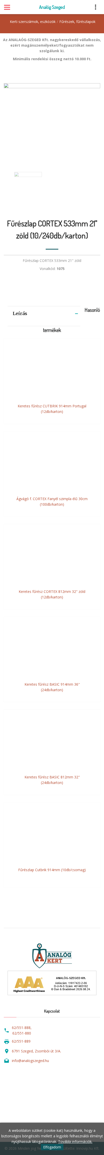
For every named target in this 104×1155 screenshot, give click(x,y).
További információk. (75, 1141)
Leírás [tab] (20, 313)
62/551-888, (22, 1027)
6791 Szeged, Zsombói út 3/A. (36, 1051)
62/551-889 (21, 1041)
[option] (52, 122)
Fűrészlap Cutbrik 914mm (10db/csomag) (52, 869)
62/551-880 (21, 1033)
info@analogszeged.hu (30, 1060)
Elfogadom (52, 1147)
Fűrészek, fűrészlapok (77, 21)
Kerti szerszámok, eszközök (33, 21)
